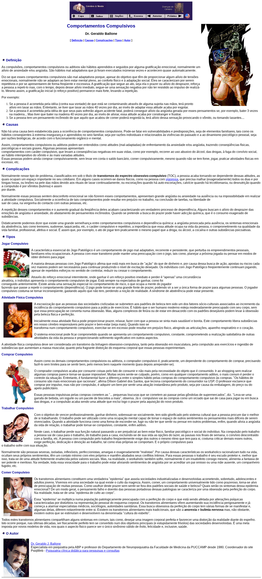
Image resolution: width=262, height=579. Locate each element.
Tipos (118, 40)
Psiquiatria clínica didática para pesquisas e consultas (82, 550)
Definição (77, 40)
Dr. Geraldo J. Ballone (46, 543)
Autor (127, 40)
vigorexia (172, 179)
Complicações (104, 40)
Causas (89, 40)
